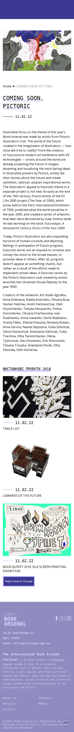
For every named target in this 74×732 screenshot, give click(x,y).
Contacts (45, 698)
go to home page (17, 9)
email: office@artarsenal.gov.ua (26, 643)
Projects (10, 703)
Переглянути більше (18, 581)
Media (43, 703)
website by (17, 727)
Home (7, 86)
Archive (9, 709)
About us (10, 698)
